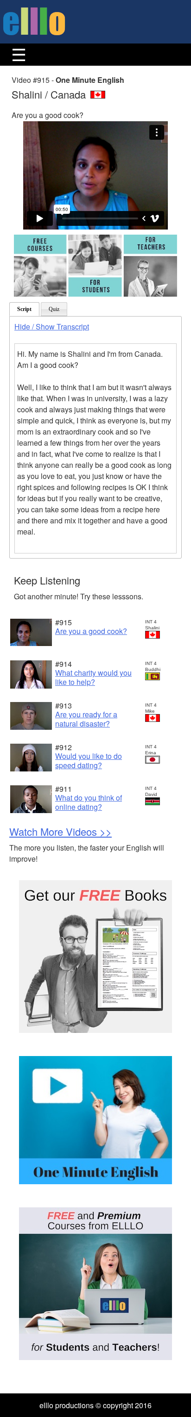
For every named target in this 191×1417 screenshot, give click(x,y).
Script (24, 309)
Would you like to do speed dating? (88, 760)
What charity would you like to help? (93, 677)
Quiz (54, 309)
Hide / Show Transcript (51, 326)
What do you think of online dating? (88, 802)
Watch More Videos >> (60, 831)
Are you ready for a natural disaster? (86, 718)
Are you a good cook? (91, 631)
